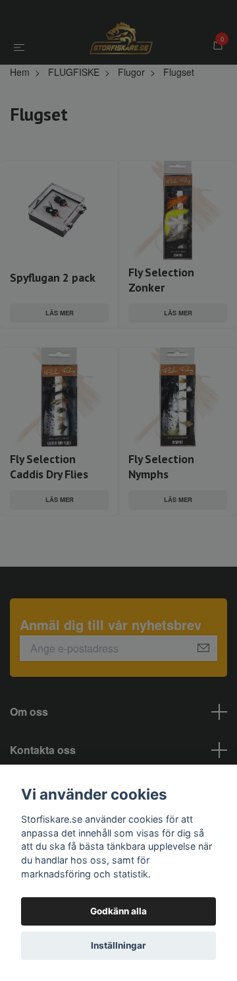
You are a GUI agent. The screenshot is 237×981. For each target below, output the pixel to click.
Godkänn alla (118, 911)
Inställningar (118, 945)
